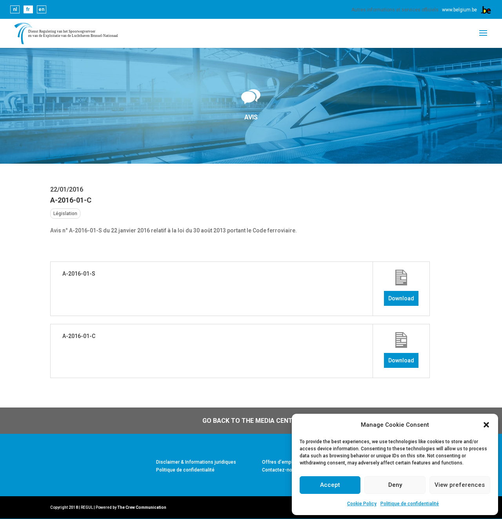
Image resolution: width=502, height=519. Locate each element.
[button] (486, 425)
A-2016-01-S (78, 273)
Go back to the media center (251, 420)
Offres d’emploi (279, 462)
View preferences (460, 484)
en (41, 9)
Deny (395, 484)
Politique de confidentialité (409, 503)
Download (401, 298)
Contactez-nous (280, 470)
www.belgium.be (459, 10)
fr (28, 9)
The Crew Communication (141, 507)
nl (15, 9)
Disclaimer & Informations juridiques (196, 462)
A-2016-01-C (78, 336)
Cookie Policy (361, 503)
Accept (330, 484)
